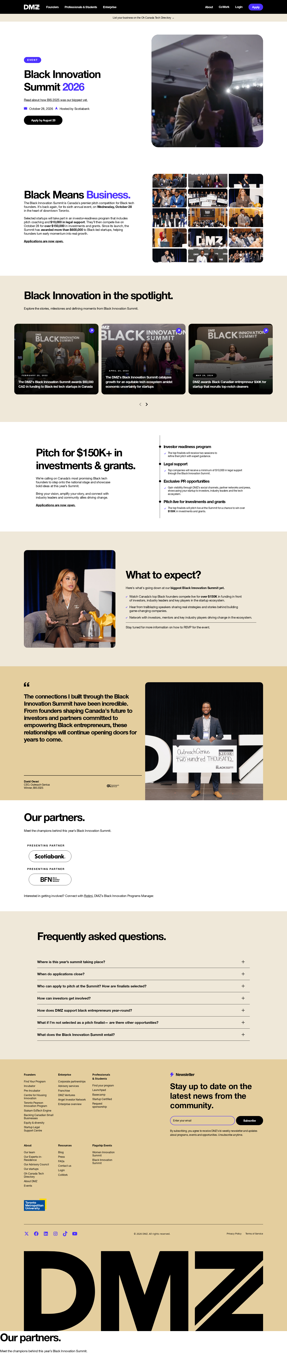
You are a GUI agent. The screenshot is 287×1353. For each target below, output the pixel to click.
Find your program (103, 1085)
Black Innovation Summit (102, 1161)
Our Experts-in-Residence (33, 1158)
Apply (255, 7)
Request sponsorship (99, 1105)
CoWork (224, 7)
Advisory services (68, 1086)
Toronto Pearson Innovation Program (35, 1104)
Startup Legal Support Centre (33, 1128)
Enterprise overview (70, 1104)
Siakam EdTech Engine (37, 1110)
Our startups (31, 1169)
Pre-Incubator (32, 1090)
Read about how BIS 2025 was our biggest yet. (56, 100)
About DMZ (30, 1181)
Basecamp (98, 1094)
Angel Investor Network (72, 1099)
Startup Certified (102, 1099)
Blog (61, 1152)
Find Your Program (35, 1081)
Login (239, 7)
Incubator (29, 1086)
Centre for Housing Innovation (35, 1096)
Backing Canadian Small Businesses (38, 1116)
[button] (52, 7)
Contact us (64, 1165)
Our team (29, 1152)
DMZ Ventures (66, 1095)
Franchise (64, 1090)
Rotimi (88, 896)
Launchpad (99, 1090)
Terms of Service (254, 1233)
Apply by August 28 (43, 120)
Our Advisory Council (36, 1164)
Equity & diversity (34, 1122)
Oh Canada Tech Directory (34, 1175)
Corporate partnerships (72, 1081)
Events (28, 1185)
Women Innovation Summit (103, 1154)
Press (61, 1156)
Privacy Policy (234, 1233)
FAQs (61, 1161)
